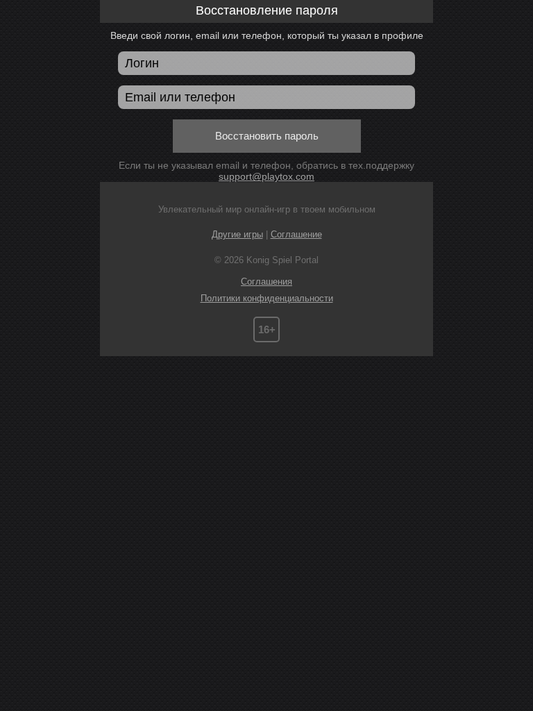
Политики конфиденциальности (267, 298)
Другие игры (237, 234)
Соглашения (266, 281)
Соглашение (296, 234)
